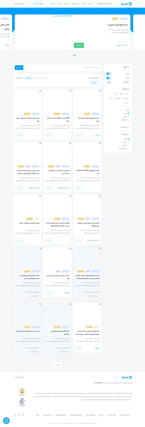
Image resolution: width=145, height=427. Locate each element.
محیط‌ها (66, 4)
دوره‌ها (83, 4)
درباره (37, 415)
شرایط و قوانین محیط (76, 415)
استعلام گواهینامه (61, 415)
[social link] (23, 415)
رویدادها (90, 4)
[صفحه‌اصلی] (123, 3)
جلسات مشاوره (75, 4)
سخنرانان (101, 415)
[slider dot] (72, 55)
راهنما (52, 4)
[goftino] (6, 420)
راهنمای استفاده (90, 415)
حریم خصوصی (47, 415)
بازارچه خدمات (112, 415)
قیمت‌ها (59, 4)
